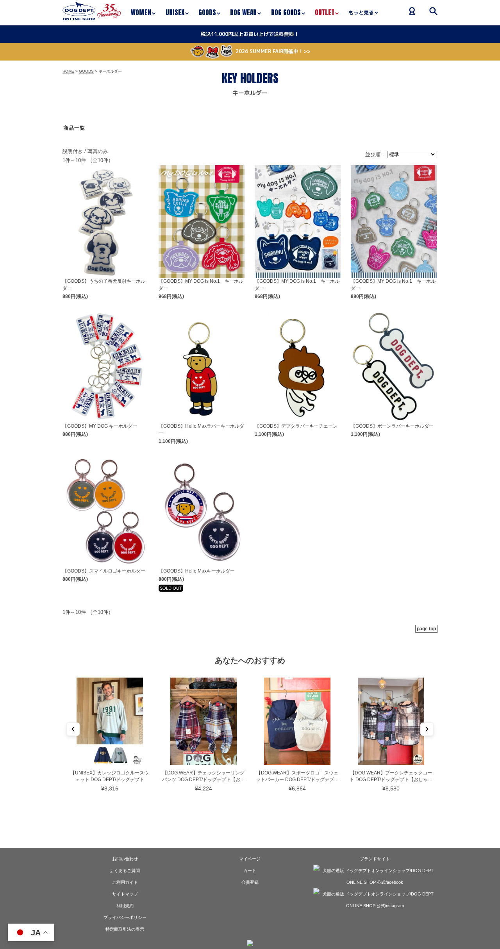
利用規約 (125, 905)
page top (426, 628)
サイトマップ (125, 894)
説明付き (72, 151)
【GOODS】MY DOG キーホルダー (99, 426)
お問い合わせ (125, 858)
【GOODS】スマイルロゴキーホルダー (103, 571)
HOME (68, 71)
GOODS (86, 71)
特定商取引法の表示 (124, 929)
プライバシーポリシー (125, 917)
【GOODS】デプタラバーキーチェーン (296, 426)
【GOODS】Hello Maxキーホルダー (197, 571)
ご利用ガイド (125, 882)
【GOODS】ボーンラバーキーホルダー (392, 426)
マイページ (250, 858)
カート (249, 870)
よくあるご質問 (125, 870)
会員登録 (250, 882)
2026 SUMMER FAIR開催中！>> (273, 51)
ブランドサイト (375, 858)
